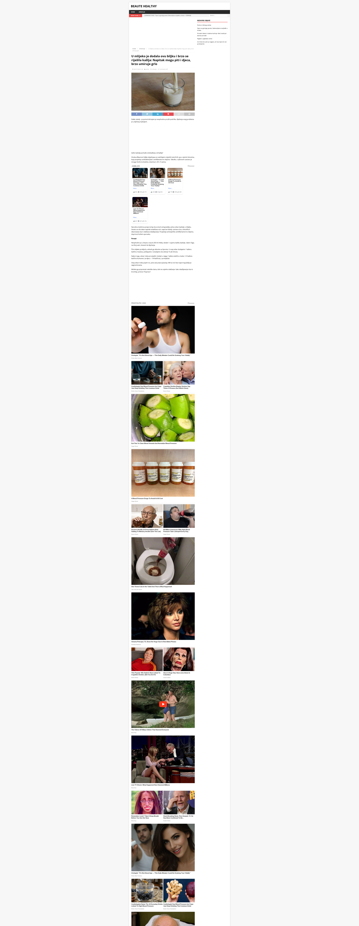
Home (133, 12)
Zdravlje (142, 12)
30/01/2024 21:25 (138, 69)
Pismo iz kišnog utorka (204, 25)
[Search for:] (218, 15)
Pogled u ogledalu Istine (204, 39)
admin (147, 69)
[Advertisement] (163, 33)
